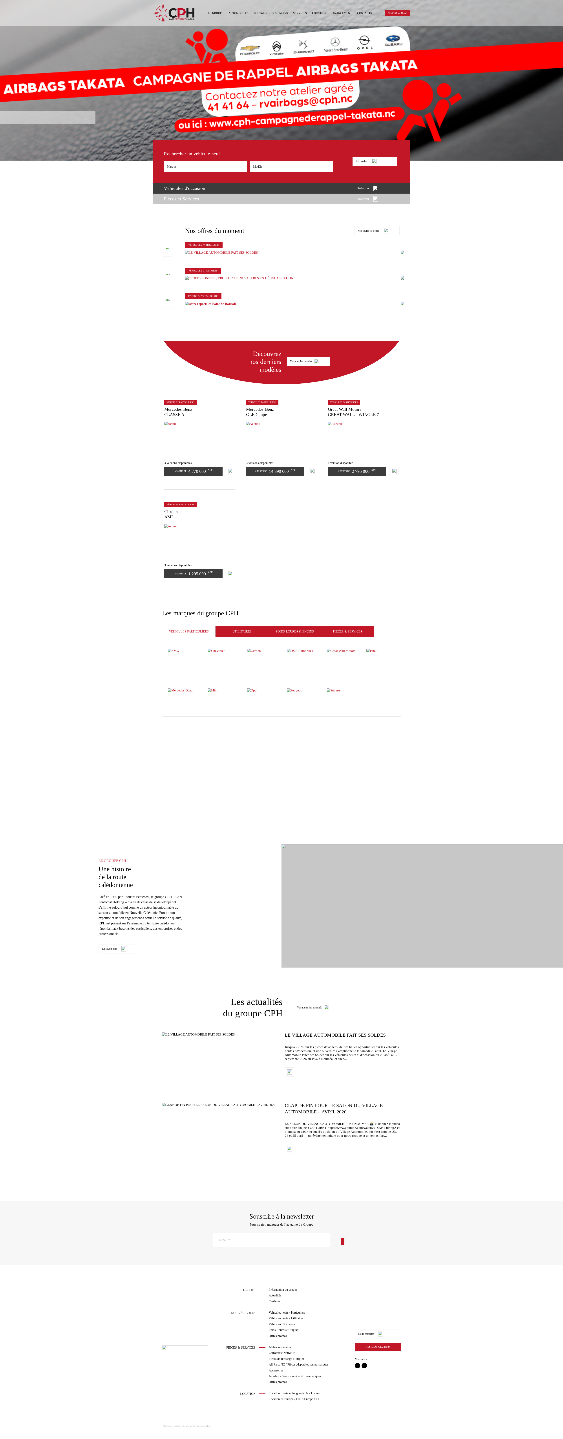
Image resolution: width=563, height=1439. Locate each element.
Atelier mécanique (280, 1347)
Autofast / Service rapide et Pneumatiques (295, 1376)
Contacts (364, 13)
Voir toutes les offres (368, 230)
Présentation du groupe (283, 1289)
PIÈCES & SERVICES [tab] (347, 631)
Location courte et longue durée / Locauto (295, 1393)
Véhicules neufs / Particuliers (287, 1312)
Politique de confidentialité (196, 1425)
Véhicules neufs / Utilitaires (286, 1318)
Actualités (275, 1295)
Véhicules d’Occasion (282, 1324)
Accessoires (276, 1370)
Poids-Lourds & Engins (271, 13)
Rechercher (361, 161)
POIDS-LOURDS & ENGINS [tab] (295, 631)
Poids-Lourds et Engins (283, 1330)
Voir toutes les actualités (309, 1007)
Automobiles (238, 13)
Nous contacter (366, 1333)
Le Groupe (215, 13)
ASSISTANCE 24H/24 (397, 13)
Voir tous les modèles (301, 361)
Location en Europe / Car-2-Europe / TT (294, 1399)
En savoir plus (109, 948)
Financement (342, 13)
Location (319, 13)
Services (300, 13)
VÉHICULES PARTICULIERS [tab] (189, 631)
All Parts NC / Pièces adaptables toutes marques (298, 1364)
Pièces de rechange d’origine (286, 1358)
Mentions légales (171, 1425)
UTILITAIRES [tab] (242, 631)
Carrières (274, 1301)
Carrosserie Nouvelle (282, 1353)
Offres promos (278, 1336)
